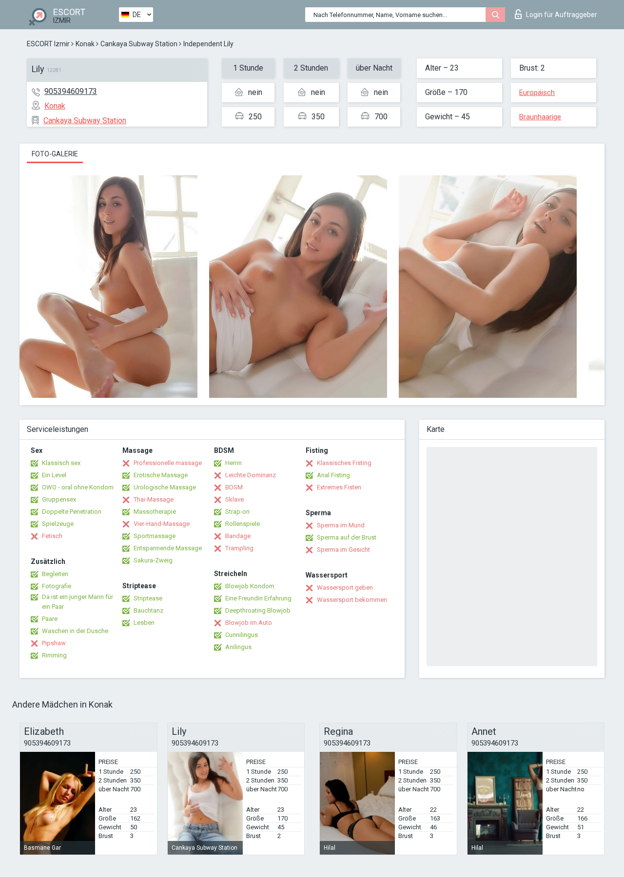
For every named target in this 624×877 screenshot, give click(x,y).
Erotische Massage (161, 475)
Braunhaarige (540, 116)
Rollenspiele (242, 523)
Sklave (234, 499)
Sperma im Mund (341, 525)
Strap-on (237, 511)
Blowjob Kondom (249, 586)
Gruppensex (59, 499)
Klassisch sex (61, 462)
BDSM (234, 487)
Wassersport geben (345, 587)
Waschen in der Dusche (75, 630)
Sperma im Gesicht (343, 549)
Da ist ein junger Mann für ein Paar (77, 601)
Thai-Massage (154, 499)
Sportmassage (155, 536)
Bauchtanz (148, 610)
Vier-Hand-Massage (162, 523)
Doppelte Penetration (71, 511)
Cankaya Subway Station (138, 44)
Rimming (54, 655)
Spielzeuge (58, 523)
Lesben (144, 622)
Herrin (233, 462)
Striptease (148, 598)
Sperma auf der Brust (346, 537)
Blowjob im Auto (248, 622)
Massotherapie (155, 511)
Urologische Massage (165, 487)
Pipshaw (54, 643)
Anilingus (238, 647)
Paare (50, 618)
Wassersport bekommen (352, 599)
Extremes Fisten (339, 487)
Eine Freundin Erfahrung (258, 598)
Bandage (238, 536)
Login (561, 15)
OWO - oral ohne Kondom (78, 487)
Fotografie (56, 586)
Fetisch (52, 536)
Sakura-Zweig (153, 560)
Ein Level (54, 475)
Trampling (239, 548)
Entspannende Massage (168, 548)
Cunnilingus (241, 634)
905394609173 (70, 91)
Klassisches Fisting (344, 462)
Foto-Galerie (55, 154)
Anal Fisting (333, 475)
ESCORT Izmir (48, 44)
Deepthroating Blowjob (258, 610)
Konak (85, 44)
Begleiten (55, 574)
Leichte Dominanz (250, 475)
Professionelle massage (168, 462)
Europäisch (537, 92)
